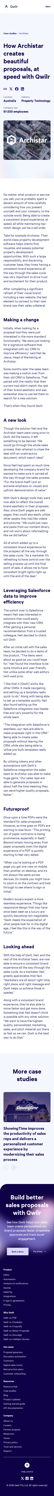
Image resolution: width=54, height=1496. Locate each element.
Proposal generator (13, 1352)
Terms (6, 1438)
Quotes (7, 1287)
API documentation (13, 1407)
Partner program (11, 1429)
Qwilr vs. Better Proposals (16, 1330)
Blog (5, 1395)
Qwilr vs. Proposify (12, 1326)
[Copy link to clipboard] (5, 89)
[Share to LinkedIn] (22, 89)
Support (7, 1450)
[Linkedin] (31, 1478)
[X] (22, 1478)
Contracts (8, 1360)
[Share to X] (11, 89)
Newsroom (8, 1433)
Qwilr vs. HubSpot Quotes (16, 1339)
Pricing (7, 1304)
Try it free (37, 1251)
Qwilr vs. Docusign (12, 1334)
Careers (7, 1425)
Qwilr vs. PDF (10, 1317)
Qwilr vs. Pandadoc (12, 1322)
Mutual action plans (13, 1369)
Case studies (9, 1390)
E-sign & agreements (13, 1300)
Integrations (9, 1296)
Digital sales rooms (12, 1364)
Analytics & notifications (15, 1283)
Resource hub (10, 1386)
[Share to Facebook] (16, 89)
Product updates (11, 1399)
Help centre (27, 1471)
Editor (6, 1274)
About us (8, 1420)
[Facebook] (27, 1478)
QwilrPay (7, 1291)
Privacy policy (10, 1442)
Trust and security (12, 1446)
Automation (9, 1279)
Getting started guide (14, 1403)
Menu (48, 6)
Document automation (14, 1356)
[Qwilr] (10, 6)
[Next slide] (14, 1167)
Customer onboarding (14, 1373)
